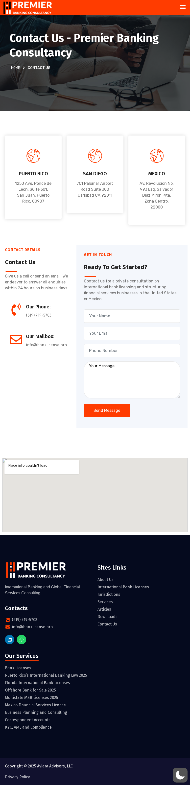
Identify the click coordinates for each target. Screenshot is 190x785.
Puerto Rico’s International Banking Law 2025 (46, 675)
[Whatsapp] (21, 639)
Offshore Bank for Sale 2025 (30, 690)
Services (105, 602)
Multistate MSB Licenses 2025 (31, 697)
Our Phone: (38, 307)
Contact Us (107, 624)
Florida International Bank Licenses (37, 682)
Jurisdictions (108, 594)
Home (15, 68)
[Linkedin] (9, 639)
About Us (105, 579)
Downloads (107, 616)
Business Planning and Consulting (36, 712)
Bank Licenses (18, 668)
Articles (104, 609)
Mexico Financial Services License (35, 705)
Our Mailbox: (40, 336)
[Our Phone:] (16, 309)
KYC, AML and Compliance (28, 727)
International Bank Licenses (123, 587)
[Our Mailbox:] (16, 339)
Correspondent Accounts (27, 719)
